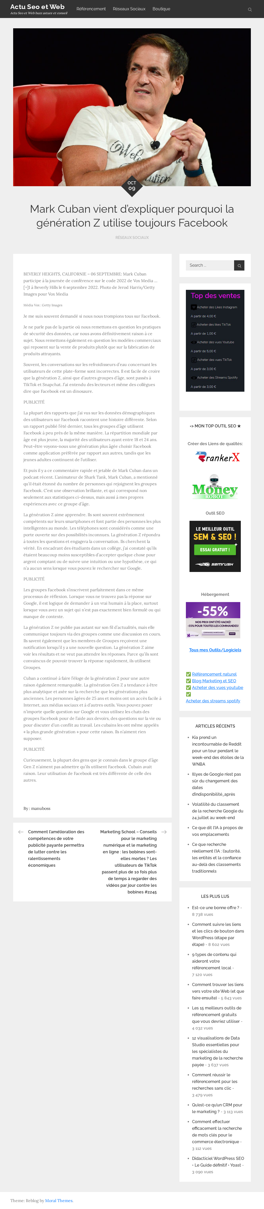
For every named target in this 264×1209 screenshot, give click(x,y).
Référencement (91, 8)
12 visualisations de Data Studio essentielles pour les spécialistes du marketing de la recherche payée (217, 1051)
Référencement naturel (214, 674)
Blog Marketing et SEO (214, 680)
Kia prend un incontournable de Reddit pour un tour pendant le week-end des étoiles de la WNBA (218, 751)
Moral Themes (58, 1200)
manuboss (40, 808)
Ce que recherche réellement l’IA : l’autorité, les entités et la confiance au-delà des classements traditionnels (216, 858)
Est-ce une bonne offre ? (215, 907)
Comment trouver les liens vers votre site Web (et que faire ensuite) (218, 991)
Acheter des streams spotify (213, 700)
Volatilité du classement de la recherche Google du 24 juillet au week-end (217, 811)
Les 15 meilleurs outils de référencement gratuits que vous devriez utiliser (216, 1015)
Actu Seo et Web (37, 7)
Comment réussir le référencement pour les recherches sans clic (214, 1081)
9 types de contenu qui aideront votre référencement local (214, 961)
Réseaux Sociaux (129, 8)
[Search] (239, 265)
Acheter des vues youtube (217, 687)
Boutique (161, 8)
